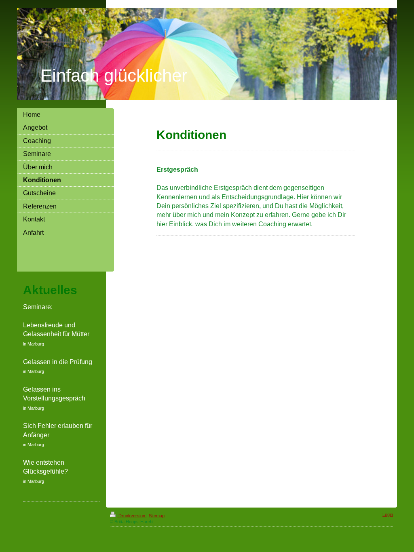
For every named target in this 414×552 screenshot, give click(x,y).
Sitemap (157, 515)
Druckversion (131, 515)
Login (387, 514)
